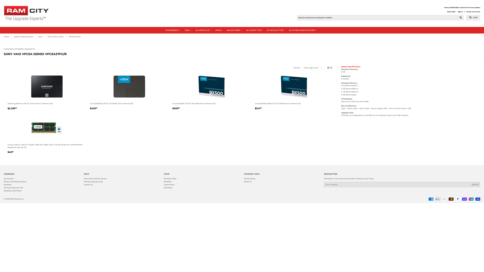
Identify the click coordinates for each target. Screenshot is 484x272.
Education (168, 188)
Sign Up (475, 184)
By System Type (254, 30)
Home (6, 37)
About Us (248, 182)
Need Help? (451, 12)
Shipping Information (13, 191)
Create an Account (473, 12)
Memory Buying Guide (93, 182)
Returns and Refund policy (15, 182)
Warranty (7, 185)
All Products (202, 30)
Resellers (167, 182)
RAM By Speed (234, 30)
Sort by (297, 68)
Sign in (460, 12)
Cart (475, 17)
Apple (218, 30)
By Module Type (275, 30)
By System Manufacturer (302, 30)
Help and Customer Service (95, 179)
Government (169, 185)
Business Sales (170, 179)
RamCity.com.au (17, 199)
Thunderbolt (172, 30)
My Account (9, 179)
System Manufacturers (23, 37)
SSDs (187, 30)
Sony (40, 37)
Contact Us (88, 185)
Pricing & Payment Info (13, 188)
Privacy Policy (249, 179)
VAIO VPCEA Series (55, 37)
